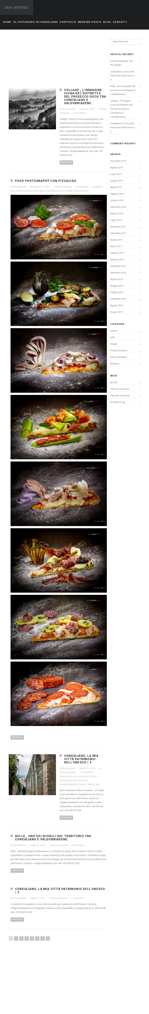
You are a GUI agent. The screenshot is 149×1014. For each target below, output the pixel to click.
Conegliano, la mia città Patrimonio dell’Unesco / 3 (81, 759)
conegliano (82, 776)
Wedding (114, 363)
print (75, 780)
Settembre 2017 (118, 233)
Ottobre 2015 (116, 292)
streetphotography (69, 784)
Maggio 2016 (116, 286)
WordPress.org (117, 402)
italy (36, 191)
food (13, 191)
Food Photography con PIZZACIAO (45, 181)
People (113, 344)
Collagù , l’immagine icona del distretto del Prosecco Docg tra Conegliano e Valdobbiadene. (85, 96)
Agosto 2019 (116, 167)
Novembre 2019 (118, 161)
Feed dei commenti (120, 395)
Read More (66, 162)
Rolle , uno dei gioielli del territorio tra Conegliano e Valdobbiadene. (53, 837)
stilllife (69, 191)
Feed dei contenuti (119, 389)
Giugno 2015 (116, 312)
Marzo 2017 (116, 246)
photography (66, 780)
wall (98, 784)
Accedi (113, 382)
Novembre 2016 (118, 266)
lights (42, 191)
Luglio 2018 (116, 220)
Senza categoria (63, 187)
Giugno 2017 (116, 240)
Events (113, 331)
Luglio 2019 (116, 174)
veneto (91, 784)
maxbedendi (52, 191)
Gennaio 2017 (117, 259)
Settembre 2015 (118, 299)
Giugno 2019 (116, 180)
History (92, 776)
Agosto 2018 (116, 213)
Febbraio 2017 (117, 253)
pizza (62, 191)
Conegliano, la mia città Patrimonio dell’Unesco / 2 (60, 890)
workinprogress (81, 191)
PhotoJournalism (119, 350)
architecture (66, 776)
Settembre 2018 (118, 207)
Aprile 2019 (116, 187)
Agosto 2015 (116, 305)
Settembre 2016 (118, 272)
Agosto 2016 (116, 279)
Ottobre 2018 (116, 200)
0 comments (79, 113)
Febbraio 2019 (117, 194)
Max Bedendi (68, 109)
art (74, 776)
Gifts (112, 337)
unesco (82, 784)
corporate (97, 187)
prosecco (83, 780)
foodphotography (24, 191)
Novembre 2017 (118, 226)
